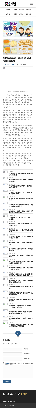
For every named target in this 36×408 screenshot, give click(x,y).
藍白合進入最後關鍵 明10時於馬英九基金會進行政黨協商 (21, 236)
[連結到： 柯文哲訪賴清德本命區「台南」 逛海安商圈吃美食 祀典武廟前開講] (5, 261)
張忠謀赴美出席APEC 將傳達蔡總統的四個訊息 (21, 230)
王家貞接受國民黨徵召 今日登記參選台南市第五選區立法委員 (21, 192)
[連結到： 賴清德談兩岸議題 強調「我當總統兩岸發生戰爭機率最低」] (5, 292)
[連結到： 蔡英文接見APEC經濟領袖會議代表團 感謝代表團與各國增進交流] (5, 204)
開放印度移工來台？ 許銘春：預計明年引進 (21, 243)
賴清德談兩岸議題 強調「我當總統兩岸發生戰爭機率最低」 (21, 293)
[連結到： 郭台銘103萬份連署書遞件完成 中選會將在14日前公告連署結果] (5, 311)
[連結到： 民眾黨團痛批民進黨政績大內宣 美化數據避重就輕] (5, 248)
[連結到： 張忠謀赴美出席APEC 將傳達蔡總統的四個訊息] (5, 229)
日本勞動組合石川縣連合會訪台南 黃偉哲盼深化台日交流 (21, 173)
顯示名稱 (26, 348)
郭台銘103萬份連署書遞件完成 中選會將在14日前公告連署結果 (20, 312)
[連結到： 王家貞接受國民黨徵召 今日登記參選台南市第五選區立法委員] (5, 192)
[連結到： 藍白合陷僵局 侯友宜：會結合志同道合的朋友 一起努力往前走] (5, 280)
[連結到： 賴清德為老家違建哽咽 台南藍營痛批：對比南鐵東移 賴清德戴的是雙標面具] (5, 273)
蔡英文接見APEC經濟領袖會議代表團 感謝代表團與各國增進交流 (21, 205)
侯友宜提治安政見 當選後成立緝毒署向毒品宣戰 (21, 255)
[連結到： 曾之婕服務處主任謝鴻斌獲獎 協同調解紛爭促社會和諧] (5, 185)
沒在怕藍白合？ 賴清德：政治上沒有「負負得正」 (21, 218)
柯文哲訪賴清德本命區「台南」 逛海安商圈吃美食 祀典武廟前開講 (21, 262)
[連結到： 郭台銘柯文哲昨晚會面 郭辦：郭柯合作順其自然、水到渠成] (5, 267)
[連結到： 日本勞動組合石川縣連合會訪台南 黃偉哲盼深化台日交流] (5, 173)
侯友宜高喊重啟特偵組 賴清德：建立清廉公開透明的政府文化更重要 (21, 325)
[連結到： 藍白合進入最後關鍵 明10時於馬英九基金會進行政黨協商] (5, 236)
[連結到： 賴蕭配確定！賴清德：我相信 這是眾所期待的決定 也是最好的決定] (5, 210)
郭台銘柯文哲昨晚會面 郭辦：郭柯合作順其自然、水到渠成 (21, 268)
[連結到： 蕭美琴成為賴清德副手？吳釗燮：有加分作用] (5, 317)
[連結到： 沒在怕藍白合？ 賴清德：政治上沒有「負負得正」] (5, 217)
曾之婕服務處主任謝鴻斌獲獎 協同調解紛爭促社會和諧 (21, 186)
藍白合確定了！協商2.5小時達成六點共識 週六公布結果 (20, 224)
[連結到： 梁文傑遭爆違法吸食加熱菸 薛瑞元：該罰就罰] (5, 286)
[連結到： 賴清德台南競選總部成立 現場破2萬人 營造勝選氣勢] (5, 299)
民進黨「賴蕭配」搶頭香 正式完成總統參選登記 (21, 199)
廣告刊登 (24, 394)
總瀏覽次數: (6, 401)
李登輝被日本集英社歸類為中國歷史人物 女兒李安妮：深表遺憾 (21, 306)
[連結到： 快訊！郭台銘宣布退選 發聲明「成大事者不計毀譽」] (5, 179)
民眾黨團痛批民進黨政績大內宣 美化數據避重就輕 (21, 249)
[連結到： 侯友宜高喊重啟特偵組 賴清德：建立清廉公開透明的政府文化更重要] (5, 324)
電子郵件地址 (27, 353)
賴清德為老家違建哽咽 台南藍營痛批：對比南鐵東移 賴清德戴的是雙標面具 (21, 274)
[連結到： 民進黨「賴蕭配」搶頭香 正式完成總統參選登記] (5, 198)
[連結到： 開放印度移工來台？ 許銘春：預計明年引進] (5, 242)
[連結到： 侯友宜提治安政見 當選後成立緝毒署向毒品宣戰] (5, 254)
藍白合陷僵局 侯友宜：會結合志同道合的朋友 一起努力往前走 (21, 281)
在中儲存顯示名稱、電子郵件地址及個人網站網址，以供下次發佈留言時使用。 (19, 364)
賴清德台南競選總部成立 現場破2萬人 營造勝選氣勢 (21, 299)
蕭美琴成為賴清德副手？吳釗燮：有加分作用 (21, 318)
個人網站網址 (27, 358)
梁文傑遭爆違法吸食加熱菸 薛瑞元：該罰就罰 (21, 287)
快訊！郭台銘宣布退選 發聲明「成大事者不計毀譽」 (21, 180)
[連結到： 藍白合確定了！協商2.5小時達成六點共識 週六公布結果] (5, 223)
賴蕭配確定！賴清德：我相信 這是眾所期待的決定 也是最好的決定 (21, 211)
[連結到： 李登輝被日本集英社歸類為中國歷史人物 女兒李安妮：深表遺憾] (5, 305)
